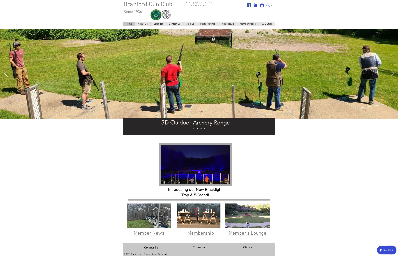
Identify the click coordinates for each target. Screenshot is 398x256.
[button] (255, 5)
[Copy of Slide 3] (197, 128)
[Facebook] (249, 5)
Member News (149, 233)
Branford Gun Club (148, 4)
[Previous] (130, 126)
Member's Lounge (247, 233)
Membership (200, 233)
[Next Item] (392, 73)
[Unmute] (170, 180)
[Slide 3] (204, 128)
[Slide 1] (193, 128)
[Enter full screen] (226, 180)
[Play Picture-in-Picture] (220, 180)
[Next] (267, 126)
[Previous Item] (6, 73)
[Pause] (165, 180)
